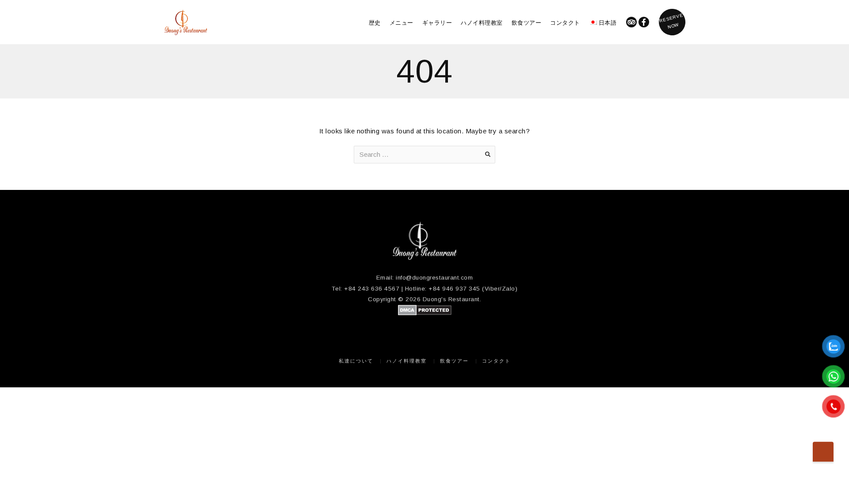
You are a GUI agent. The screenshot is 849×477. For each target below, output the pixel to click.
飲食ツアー (527, 22)
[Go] (487, 154)
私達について (356, 360)
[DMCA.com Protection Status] (424, 313)
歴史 (375, 22)
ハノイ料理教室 (482, 22)
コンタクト (565, 22)
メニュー (401, 22)
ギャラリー (437, 22)
